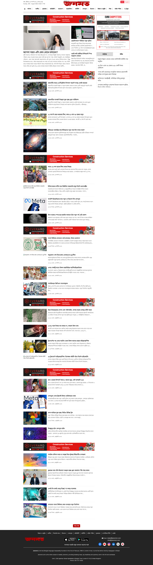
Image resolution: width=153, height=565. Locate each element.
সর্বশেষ (29, 9)
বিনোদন (92, 9)
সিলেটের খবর (56, 533)
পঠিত (121, 54)
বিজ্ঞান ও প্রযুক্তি (101, 9)
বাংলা (122, 2)
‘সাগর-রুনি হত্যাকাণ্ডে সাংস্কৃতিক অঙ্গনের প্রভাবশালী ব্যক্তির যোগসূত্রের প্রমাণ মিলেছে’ (112, 73)
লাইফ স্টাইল (118, 9)
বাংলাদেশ (60, 9)
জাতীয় (37, 9)
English (127, 2)
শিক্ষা (110, 9)
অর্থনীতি (77, 9)
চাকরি (114, 533)
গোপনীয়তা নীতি (106, 533)
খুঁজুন (127, 9)
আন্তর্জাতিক (69, 9)
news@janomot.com (114, 538)
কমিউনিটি (52, 9)
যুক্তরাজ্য (44, 9)
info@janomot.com (113, 540)
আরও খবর (76, 526)
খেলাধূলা (85, 9)
